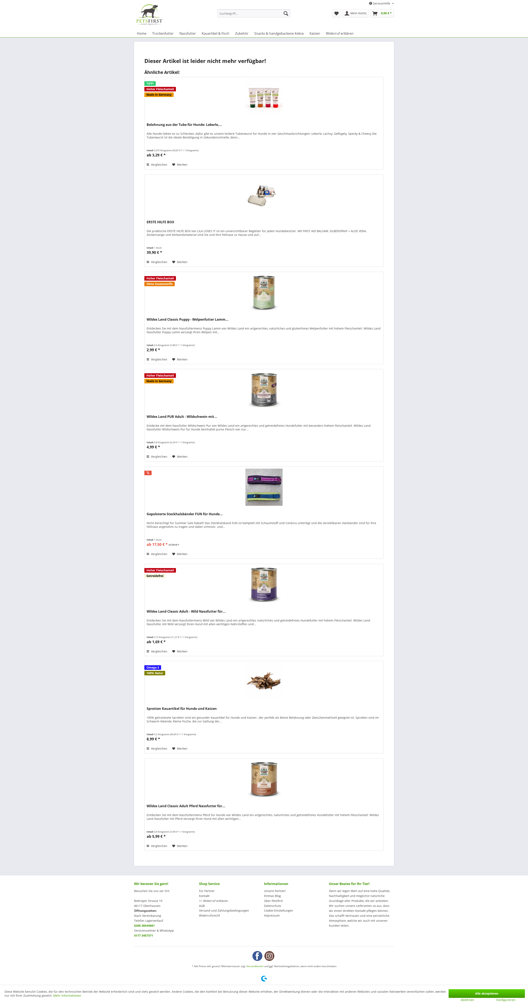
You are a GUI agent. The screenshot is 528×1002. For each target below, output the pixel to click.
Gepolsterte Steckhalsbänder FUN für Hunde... (185, 514)
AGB (202, 906)
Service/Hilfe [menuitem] (381, 3)
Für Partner (207, 891)
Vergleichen (158, 165)
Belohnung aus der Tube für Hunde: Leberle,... (184, 125)
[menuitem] (253, 13)
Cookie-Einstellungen (278, 910)
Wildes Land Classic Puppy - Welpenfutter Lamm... (188, 319)
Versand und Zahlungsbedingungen (224, 910)
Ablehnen (467, 1000)
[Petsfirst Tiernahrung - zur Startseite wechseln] (149, 14)
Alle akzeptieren (486, 993)
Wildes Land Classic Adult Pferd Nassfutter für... (186, 806)
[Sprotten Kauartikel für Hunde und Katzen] (264, 681)
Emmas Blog (272, 896)
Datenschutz (272, 906)
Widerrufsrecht (209, 915)
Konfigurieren (505, 1000)
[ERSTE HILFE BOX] (264, 195)
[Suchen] (286, 13)
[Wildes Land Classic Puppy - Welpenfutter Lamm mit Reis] (264, 292)
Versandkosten (255, 966)
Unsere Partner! (275, 891)
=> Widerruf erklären (213, 901)
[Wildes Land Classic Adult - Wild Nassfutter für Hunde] (264, 584)
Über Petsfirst (273, 901)
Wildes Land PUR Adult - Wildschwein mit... (182, 417)
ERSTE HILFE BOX (160, 222)
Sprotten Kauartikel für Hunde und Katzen (182, 709)
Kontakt (204, 896)
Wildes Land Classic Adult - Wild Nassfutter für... (186, 611)
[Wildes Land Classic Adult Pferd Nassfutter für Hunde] (264, 779)
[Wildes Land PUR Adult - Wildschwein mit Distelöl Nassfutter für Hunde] (264, 389)
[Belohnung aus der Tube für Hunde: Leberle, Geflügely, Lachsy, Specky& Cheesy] (264, 97)
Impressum (272, 915)
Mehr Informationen (67, 995)
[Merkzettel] (336, 13)
